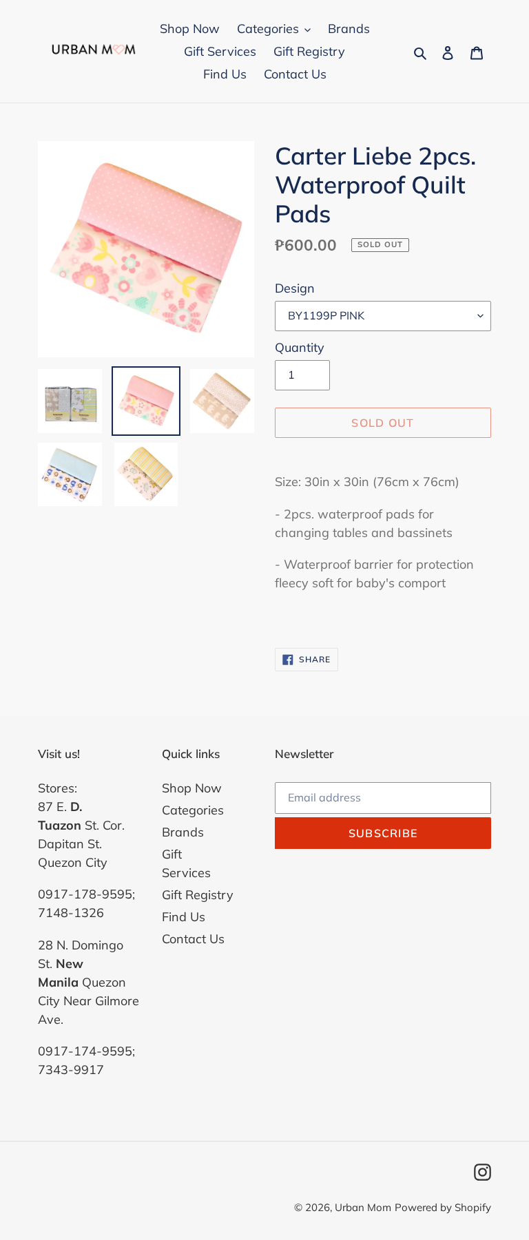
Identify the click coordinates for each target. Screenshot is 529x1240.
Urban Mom (363, 1207)
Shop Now (192, 788)
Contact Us (193, 939)
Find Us (183, 917)
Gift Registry (198, 895)
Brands (183, 832)
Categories (193, 810)
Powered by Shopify (443, 1207)
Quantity (299, 347)
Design (295, 288)
